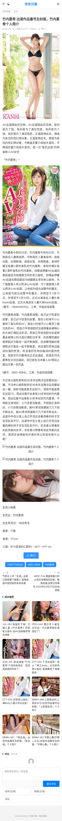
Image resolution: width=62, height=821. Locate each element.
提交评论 (51, 783)
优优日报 (31, 4)
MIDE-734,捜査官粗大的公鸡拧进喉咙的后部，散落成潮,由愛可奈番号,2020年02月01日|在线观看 (46, 583)
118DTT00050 (15, 564)
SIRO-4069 (34, 564)
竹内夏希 (49, 564)
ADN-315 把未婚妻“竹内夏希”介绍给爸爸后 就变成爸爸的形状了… (16, 665)
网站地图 (43, 816)
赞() (41, 29)
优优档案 (6, 11)
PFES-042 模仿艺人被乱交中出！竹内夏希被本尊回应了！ (46, 628)
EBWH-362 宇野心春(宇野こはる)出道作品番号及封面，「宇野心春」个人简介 (46, 741)
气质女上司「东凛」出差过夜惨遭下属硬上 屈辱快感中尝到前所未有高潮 (15, 579)
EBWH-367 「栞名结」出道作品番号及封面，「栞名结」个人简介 (16, 741)
